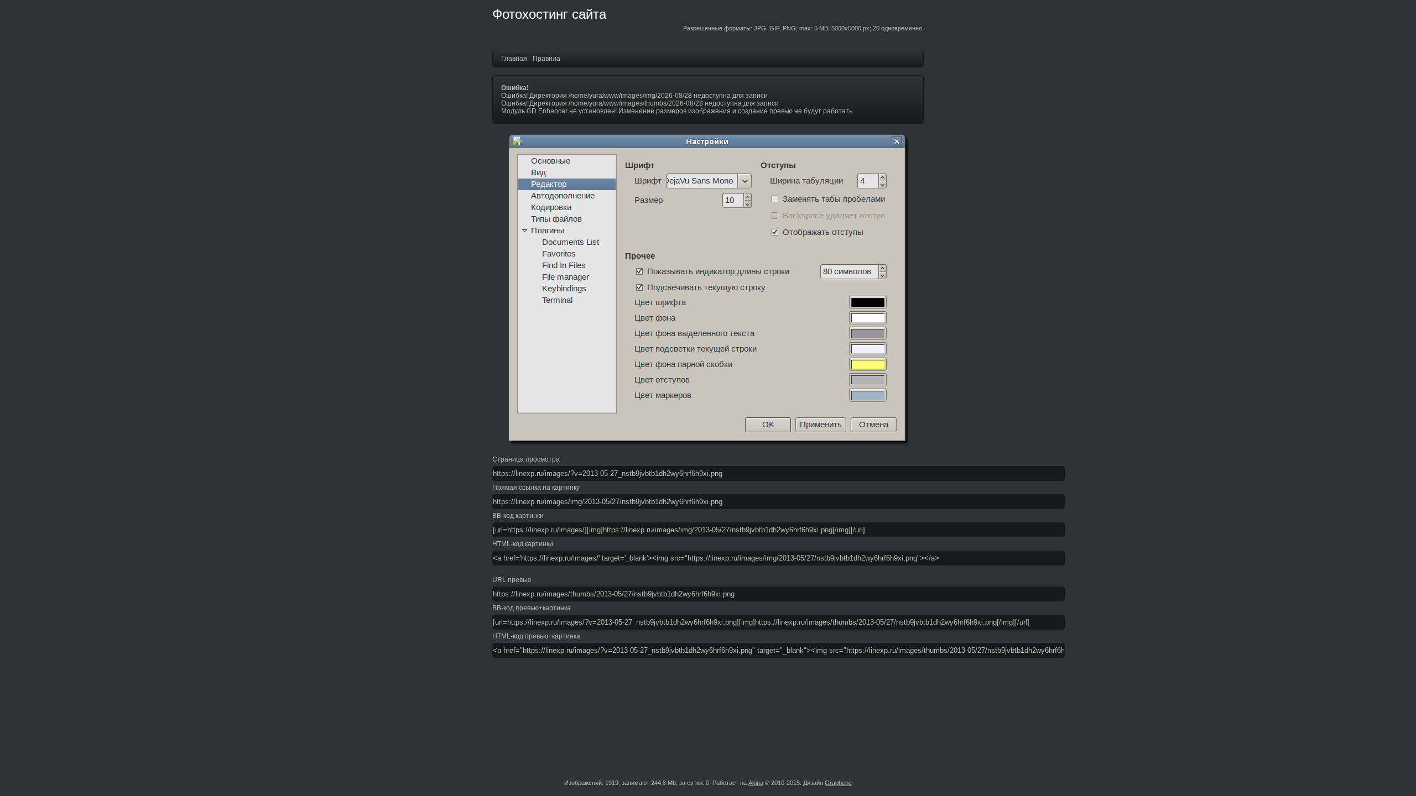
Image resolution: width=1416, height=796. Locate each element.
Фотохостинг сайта (549, 14)
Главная (514, 58)
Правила (546, 58)
